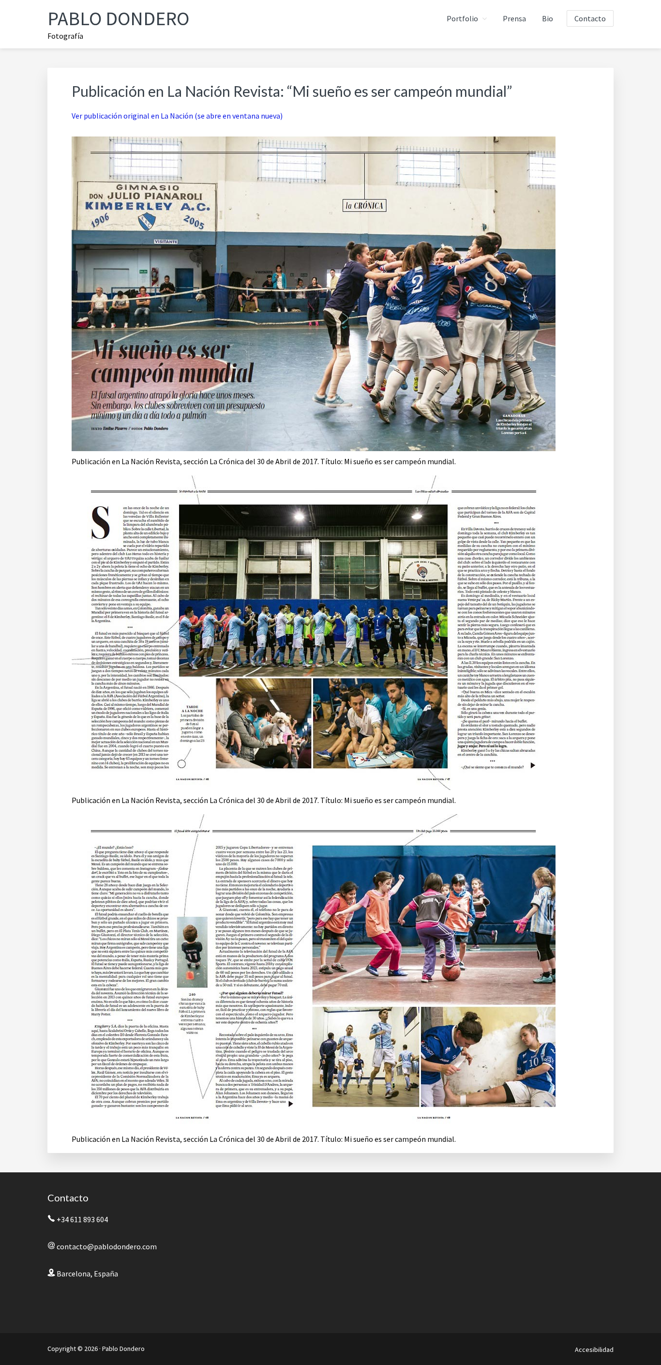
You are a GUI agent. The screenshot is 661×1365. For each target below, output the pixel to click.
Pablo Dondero (118, 18)
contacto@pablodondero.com (107, 1246)
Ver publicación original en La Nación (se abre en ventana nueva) (177, 116)
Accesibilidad (594, 1349)
